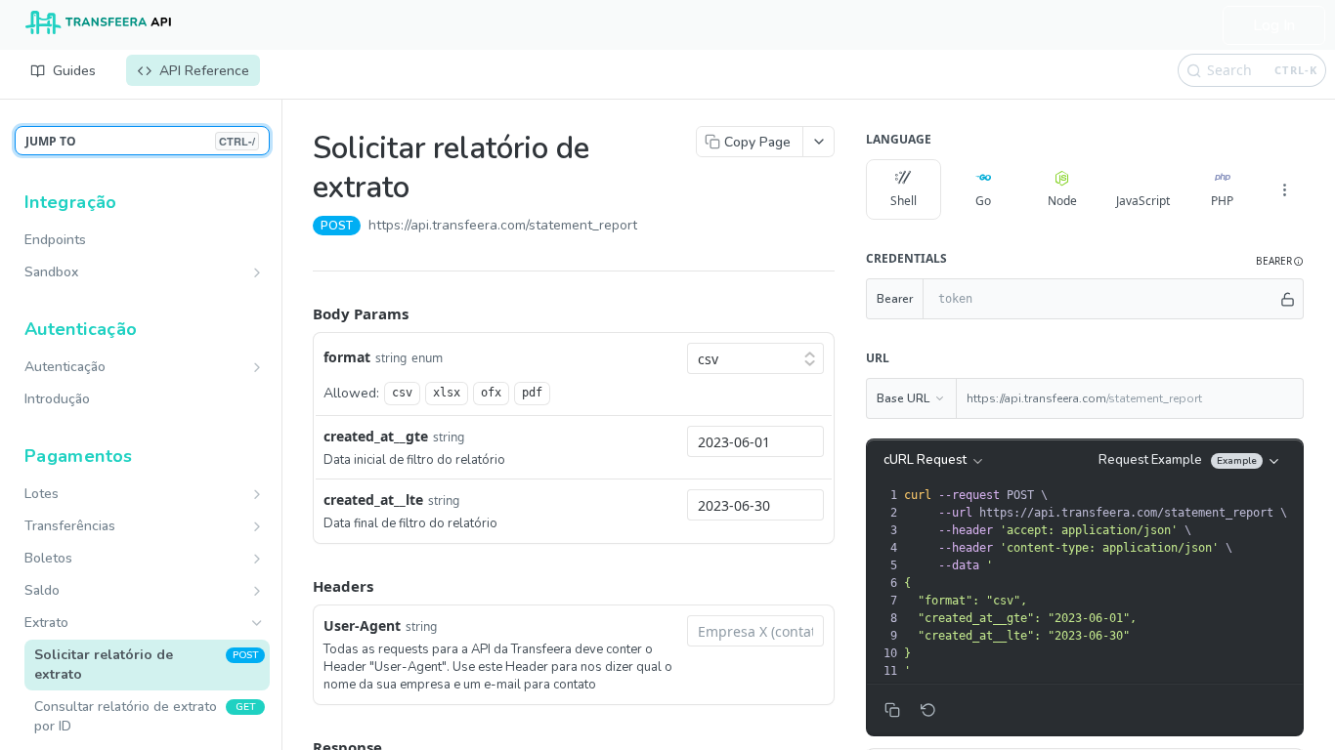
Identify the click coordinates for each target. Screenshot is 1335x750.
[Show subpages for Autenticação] (257, 367)
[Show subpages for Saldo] (257, 591)
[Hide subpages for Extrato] (257, 623)
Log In (1274, 25)
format (346, 357)
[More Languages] (1284, 189)
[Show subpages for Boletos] (257, 558)
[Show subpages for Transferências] (257, 526)
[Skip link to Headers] (299, 586)
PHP (1222, 200)
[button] (1280, 261)
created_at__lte (373, 499)
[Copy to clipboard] (656, 227)
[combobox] (755, 441)
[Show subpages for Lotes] (257, 494)
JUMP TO (140, 141)
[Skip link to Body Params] (299, 313)
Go (983, 200)
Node (1062, 200)
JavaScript (1143, 200)
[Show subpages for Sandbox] (257, 272)
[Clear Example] (928, 710)
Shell (903, 200)
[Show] (1287, 299)
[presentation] (1101, 583)
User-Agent (362, 625)
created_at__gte (375, 436)
